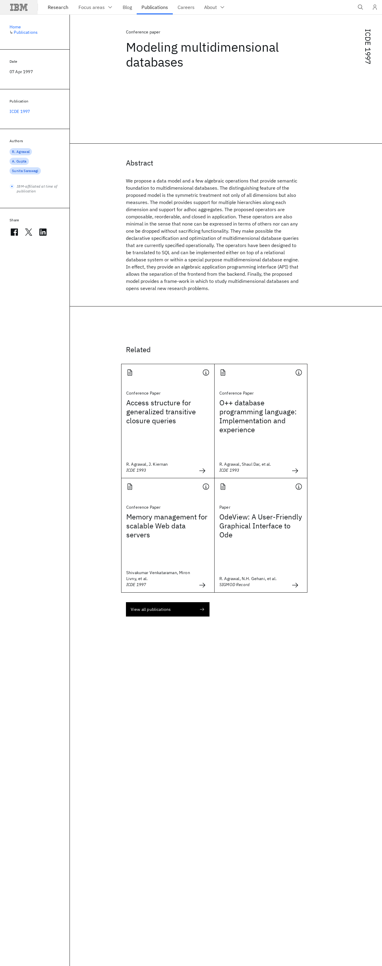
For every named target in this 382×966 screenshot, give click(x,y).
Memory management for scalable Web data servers (166, 525)
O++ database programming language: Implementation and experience (258, 416)
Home (15, 27)
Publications (26, 32)
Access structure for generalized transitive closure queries (161, 411)
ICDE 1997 (368, 46)
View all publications (151, 609)
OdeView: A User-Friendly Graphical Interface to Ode (260, 525)
